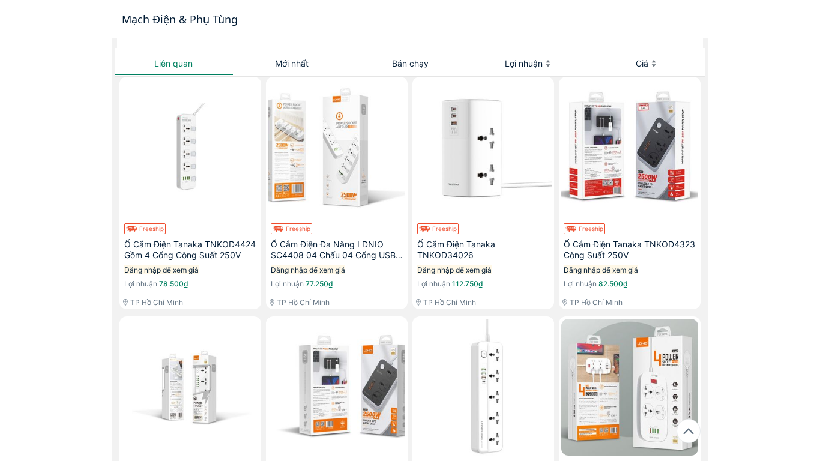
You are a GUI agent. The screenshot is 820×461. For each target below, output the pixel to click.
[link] (190, 193)
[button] (174, 64)
